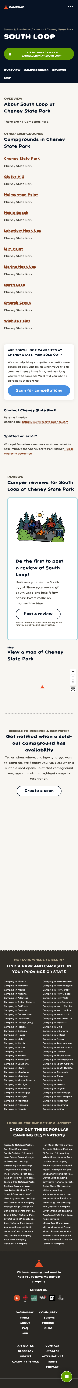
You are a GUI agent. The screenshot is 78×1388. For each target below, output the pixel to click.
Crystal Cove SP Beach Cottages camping (19, 1219)
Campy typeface (25, 1362)
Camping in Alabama (16, 986)
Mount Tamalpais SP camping (58, 1170)
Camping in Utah (52, 1080)
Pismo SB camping (53, 1244)
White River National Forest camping (58, 1157)
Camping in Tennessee (55, 1072)
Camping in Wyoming (55, 1105)
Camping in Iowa (13, 1052)
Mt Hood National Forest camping (58, 1227)
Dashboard (25, 1312)
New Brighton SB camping (19, 1198)
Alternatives (52, 1356)
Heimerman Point (21, 194)
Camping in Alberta (15, 982)
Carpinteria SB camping (17, 1170)
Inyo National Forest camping (19, 1174)
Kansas (39, 29)
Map (7, 78)
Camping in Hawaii (14, 1035)
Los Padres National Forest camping (19, 1190)
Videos (25, 1356)
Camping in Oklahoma (55, 1031)
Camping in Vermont (54, 1084)
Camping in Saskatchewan (58, 1060)
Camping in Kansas (15, 1056)
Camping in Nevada (15, 1109)
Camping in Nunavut (54, 1023)
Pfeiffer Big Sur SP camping (19, 1166)
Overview (12, 70)
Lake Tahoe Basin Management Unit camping (19, 1157)
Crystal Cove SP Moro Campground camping (19, 1194)
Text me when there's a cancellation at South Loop (35, 54)
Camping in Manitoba (16, 1072)
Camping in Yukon (53, 1109)
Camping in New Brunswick (58, 982)
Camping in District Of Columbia (19, 1023)
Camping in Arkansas (16, 998)
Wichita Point (17, 321)
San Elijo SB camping (16, 1149)
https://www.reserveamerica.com (45, 422)
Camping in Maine (14, 1068)
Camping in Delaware (16, 1019)
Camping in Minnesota (17, 1089)
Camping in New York (55, 998)
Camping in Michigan (16, 1084)
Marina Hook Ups (20, 266)
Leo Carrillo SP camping (17, 1236)
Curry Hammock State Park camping (58, 1240)
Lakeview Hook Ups (22, 230)
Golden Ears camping (55, 1161)
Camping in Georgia (15, 1031)
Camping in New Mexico (57, 994)
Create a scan (39, 791)
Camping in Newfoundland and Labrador (58, 1002)
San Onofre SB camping (56, 1207)
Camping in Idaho (14, 1039)
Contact (52, 1346)
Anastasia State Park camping (58, 1215)
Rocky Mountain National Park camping (58, 1166)
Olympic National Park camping (58, 1149)
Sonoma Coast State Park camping (19, 1231)
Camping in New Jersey (56, 990)
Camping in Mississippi (17, 1093)
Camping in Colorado (16, 1010)
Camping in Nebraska (16, 1105)
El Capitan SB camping (56, 1153)
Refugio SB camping (15, 1244)
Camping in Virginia (54, 1089)
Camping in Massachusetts (19, 1080)
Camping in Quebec (54, 1052)
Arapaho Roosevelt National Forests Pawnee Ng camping (19, 1227)
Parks (25, 1318)
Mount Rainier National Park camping (58, 1231)
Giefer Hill (14, 176)
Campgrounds (36, 70)
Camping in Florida (15, 1027)
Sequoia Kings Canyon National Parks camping (19, 1207)
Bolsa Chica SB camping (57, 1186)
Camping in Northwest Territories (58, 1019)
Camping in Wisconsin (55, 1101)
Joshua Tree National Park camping (19, 1182)
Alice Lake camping (15, 1240)
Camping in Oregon (54, 1039)
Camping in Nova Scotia (56, 1014)
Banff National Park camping (58, 1194)
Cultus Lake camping (55, 1178)
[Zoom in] (73, 671)
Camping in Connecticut (18, 1014)
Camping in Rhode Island (57, 1056)
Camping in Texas (53, 1076)
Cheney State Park (60, 29)
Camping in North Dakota (57, 1010)
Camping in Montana (16, 1101)
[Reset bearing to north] (73, 682)
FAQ (25, 1328)
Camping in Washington (57, 1093)
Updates (52, 1351)
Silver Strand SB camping (57, 1211)
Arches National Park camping (58, 1198)
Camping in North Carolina (58, 1006)
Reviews (59, 70)
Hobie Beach (16, 212)
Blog (48, 1328)
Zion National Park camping (19, 1223)
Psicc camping (51, 1219)
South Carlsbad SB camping (19, 1153)
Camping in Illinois (14, 1043)
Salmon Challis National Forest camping (58, 1236)
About (25, 1323)
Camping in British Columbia (19, 1002)
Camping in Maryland (16, 1076)
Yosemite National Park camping (19, 1145)
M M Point (13, 248)
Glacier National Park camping (19, 1178)
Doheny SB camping (16, 1161)
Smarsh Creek (17, 302)
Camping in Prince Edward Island (58, 1047)
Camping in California (16, 1006)
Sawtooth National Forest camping (58, 1182)
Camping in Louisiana (16, 1064)
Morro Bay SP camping (56, 1223)
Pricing (48, 1323)
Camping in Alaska (14, 990)
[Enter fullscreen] (73, 689)
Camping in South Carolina (58, 1064)
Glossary (26, 1351)
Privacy (52, 1367)
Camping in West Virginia (57, 1097)
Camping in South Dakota (58, 1068)
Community (48, 1312)
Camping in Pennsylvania (57, 1043)
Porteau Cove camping (17, 1186)
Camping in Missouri (15, 1097)
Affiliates (25, 1346)
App (25, 1334)
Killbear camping (52, 1190)
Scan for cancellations (39, 390)
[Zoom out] (73, 677)
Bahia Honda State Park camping (19, 1211)
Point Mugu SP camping (57, 1203)
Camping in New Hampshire (58, 986)
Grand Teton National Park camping (19, 1215)
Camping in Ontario (54, 1035)
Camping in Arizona (15, 994)
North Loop (14, 284)
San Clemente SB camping (19, 1203)
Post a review (38, 614)
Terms (52, 1362)
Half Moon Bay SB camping (58, 1145)
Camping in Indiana (15, 1047)
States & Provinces (17, 29)
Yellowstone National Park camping (58, 1174)
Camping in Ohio (52, 1027)
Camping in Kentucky (16, 1060)
